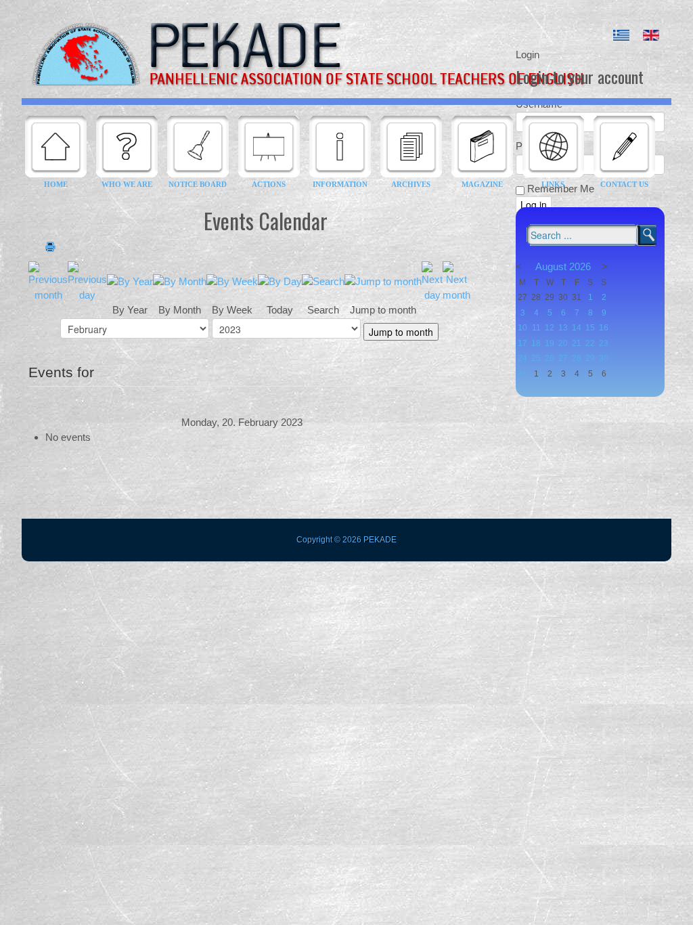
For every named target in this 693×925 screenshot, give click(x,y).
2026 (580, 266)
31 (522, 374)
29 (590, 358)
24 (522, 358)
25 (536, 358)
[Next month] (456, 280)
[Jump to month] (383, 280)
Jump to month (401, 332)
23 (603, 343)
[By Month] (179, 280)
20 (563, 343)
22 (590, 343)
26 (549, 358)
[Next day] (432, 280)
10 (522, 327)
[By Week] (232, 280)
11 (536, 327)
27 (563, 358)
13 (563, 327)
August (550, 266)
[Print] (50, 247)
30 (603, 358)
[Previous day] (87, 280)
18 (536, 343)
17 (522, 343)
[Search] (323, 280)
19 (549, 343)
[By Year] (130, 280)
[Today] (280, 280)
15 (590, 327)
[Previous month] (48, 280)
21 (576, 343)
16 (603, 327)
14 (576, 327)
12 (549, 327)
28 (576, 358)
